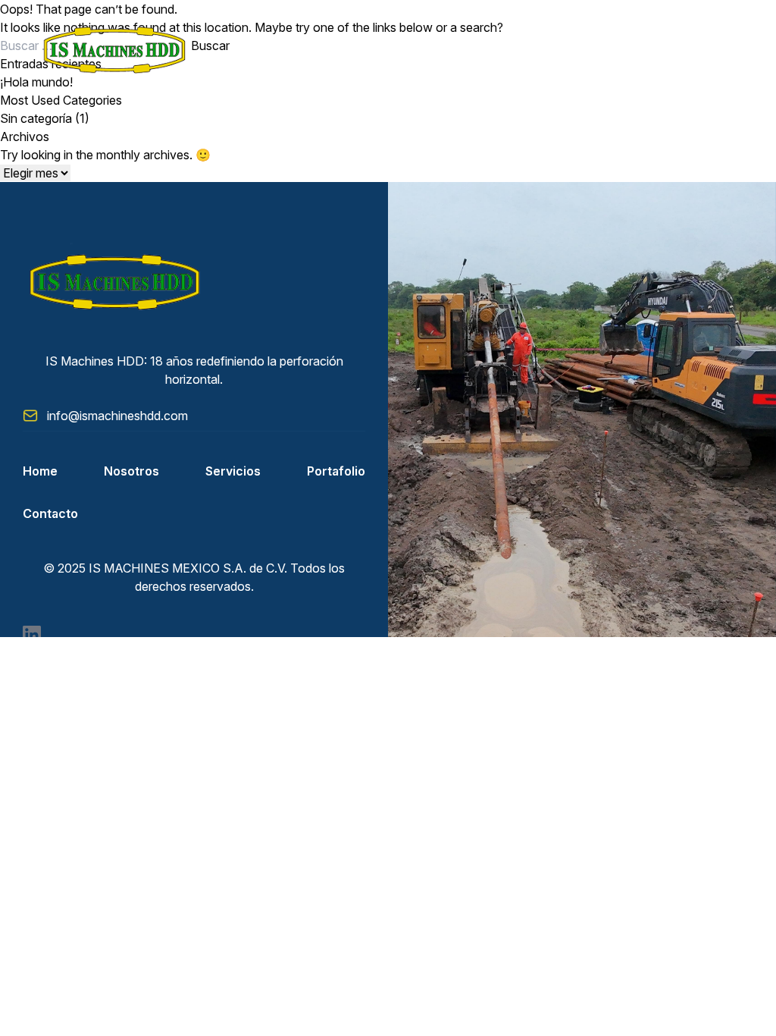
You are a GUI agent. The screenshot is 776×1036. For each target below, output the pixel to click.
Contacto (50, 513)
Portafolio (336, 471)
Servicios (233, 471)
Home (40, 471)
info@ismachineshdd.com (117, 415)
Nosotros (131, 471)
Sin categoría (36, 118)
